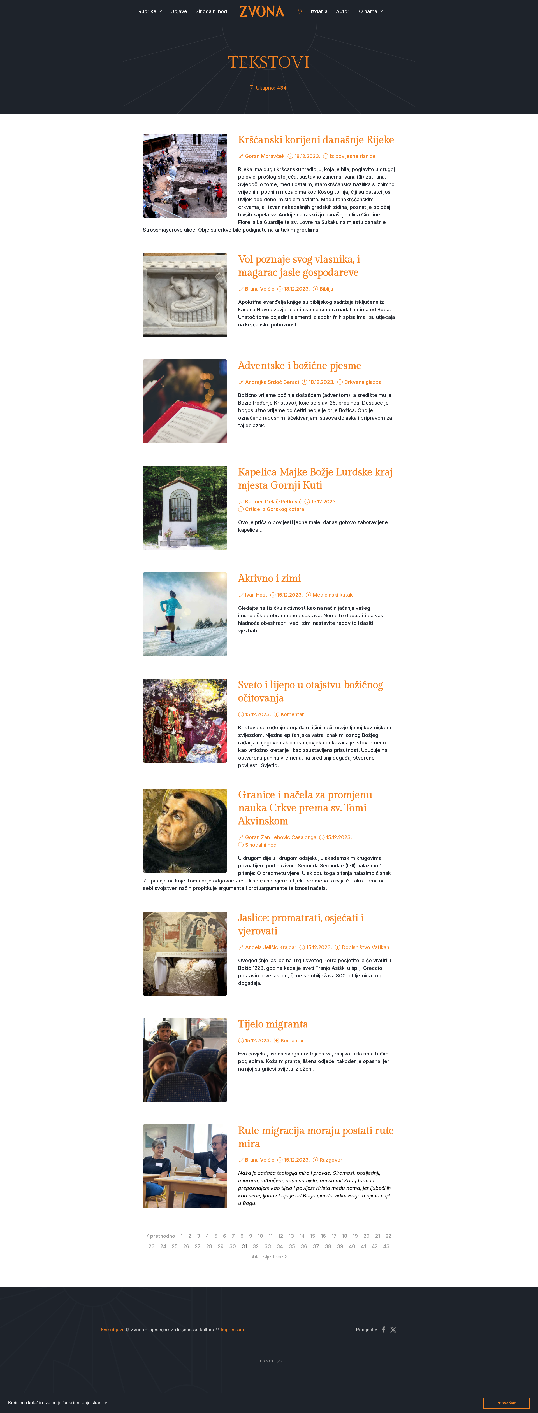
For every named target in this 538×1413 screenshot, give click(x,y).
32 (255, 1246)
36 (304, 1246)
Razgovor (331, 1160)
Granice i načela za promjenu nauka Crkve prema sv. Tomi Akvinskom (305, 808)
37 (316, 1246)
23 (152, 1246)
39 (340, 1246)
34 (280, 1246)
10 (260, 1236)
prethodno (162, 1236)
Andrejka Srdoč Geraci (272, 382)
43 (386, 1246)
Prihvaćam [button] (506, 1403)
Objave (178, 11)
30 (232, 1246)
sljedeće (273, 1257)
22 (388, 1236)
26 (186, 1246)
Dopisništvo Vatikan (365, 947)
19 (355, 1236)
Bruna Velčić (259, 289)
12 (280, 1236)
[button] (110, 1403)
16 (323, 1236)
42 (374, 1246)
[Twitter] (393, 1329)
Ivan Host (256, 595)
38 (328, 1246)
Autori (343, 11)
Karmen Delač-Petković (273, 502)
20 (366, 1236)
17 (334, 1236)
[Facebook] (383, 1329)
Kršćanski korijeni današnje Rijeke (316, 140)
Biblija (326, 289)
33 (267, 1246)
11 (271, 1236)
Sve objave (113, 1329)
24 (163, 1246)
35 (292, 1246)
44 (254, 1257)
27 (198, 1246)
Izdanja (319, 11)
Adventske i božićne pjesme (299, 366)
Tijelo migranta (273, 1024)
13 (291, 1236)
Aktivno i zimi (269, 579)
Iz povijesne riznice (353, 156)
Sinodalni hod (211, 11)
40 (352, 1246)
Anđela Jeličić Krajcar (270, 947)
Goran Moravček (265, 156)
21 (377, 1236)
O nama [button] (368, 11)
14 (302, 1236)
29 (221, 1246)
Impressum (232, 1329)
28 (209, 1246)
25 (175, 1246)
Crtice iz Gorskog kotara (274, 509)
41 (363, 1246)
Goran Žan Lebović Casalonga (280, 837)
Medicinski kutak (333, 595)
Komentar (292, 714)
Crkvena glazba (362, 382)
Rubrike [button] (147, 11)
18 (344, 1236)
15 (312, 1236)
